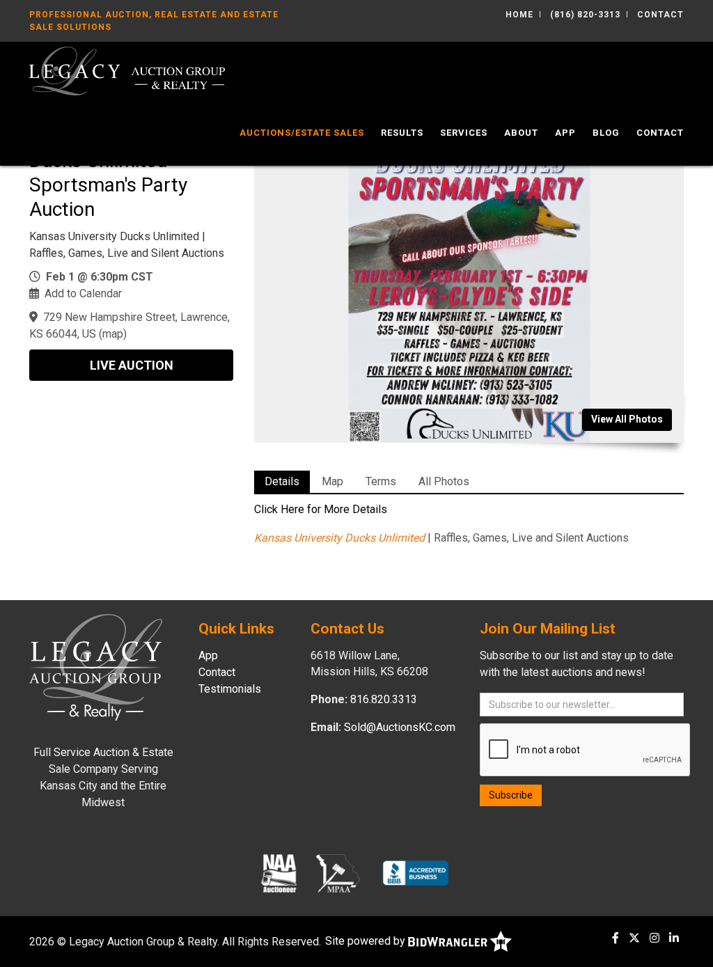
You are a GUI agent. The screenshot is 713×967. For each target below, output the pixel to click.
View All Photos (627, 419)
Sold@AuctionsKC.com (399, 727)
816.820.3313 (383, 699)
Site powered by (366, 941)
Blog (606, 132)
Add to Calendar (83, 293)
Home (519, 14)
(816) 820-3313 (585, 14)
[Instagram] (654, 938)
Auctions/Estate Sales (302, 132)
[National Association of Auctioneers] (279, 873)
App (565, 132)
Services (463, 132)
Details (282, 481)
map (112, 333)
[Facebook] (615, 938)
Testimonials (229, 688)
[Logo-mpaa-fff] (338, 873)
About (521, 132)
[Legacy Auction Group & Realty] (127, 70)
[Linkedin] (674, 938)
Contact (660, 14)
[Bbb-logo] (415, 873)
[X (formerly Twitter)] (634, 938)
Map (332, 481)
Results (402, 132)
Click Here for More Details (320, 509)
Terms (381, 481)
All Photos (443, 481)
